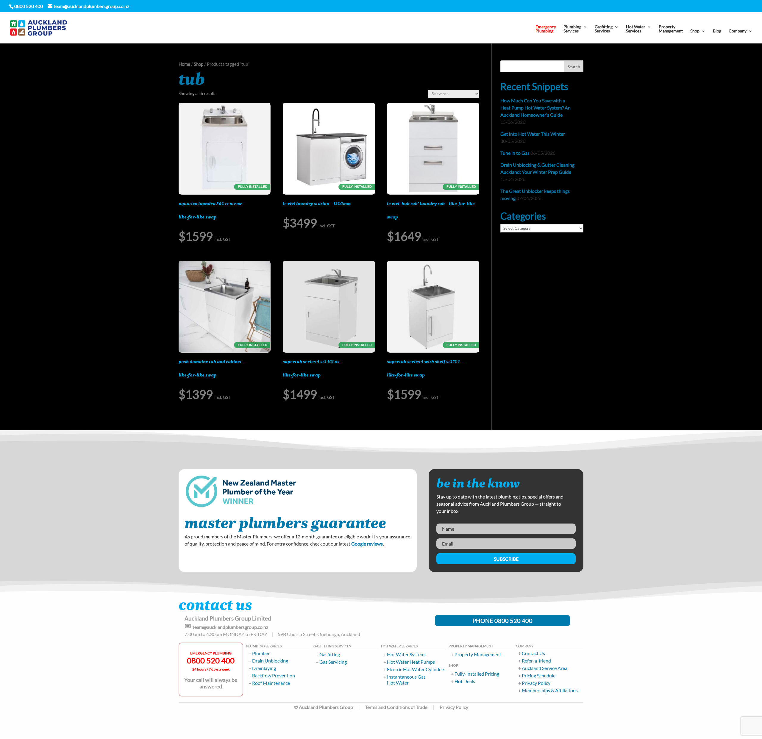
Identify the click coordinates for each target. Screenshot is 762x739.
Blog (717, 31)
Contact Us (533, 653)
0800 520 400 (211, 660)
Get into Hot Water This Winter (532, 134)
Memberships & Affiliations (550, 690)
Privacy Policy (536, 683)
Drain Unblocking (270, 660)
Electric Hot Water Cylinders (416, 669)
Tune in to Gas (515, 153)
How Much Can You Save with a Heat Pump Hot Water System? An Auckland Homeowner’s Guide (535, 108)
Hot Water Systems (407, 654)
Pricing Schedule (538, 675)
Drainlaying (264, 668)
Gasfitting (329, 654)
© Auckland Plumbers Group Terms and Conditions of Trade (360, 707)
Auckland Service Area (544, 668)
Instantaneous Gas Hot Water (406, 679)
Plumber (261, 653)
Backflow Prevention (273, 675)
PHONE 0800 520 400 (502, 620)
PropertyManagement (671, 29)
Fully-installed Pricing (477, 673)
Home (184, 64)
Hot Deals (465, 681)
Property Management (478, 654)
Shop (198, 64)
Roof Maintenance (271, 683)
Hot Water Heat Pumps (411, 662)
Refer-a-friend (536, 660)
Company (738, 31)
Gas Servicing (333, 662)
